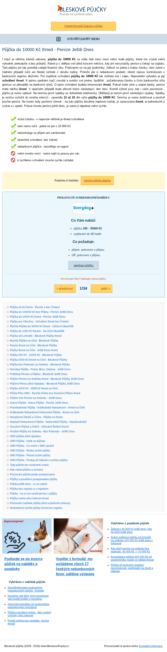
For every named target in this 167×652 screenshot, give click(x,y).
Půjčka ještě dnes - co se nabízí (28, 484)
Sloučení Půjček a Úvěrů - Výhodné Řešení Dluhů (39, 426)
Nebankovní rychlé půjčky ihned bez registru (36, 507)
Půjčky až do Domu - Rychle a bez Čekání (35, 307)
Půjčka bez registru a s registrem (29, 488)
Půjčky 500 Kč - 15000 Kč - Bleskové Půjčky (36, 355)
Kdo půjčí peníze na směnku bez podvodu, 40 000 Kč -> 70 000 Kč (130, 550)
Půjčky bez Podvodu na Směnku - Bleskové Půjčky (40, 364)
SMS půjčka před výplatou (25, 436)
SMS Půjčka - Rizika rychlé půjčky (30, 450)
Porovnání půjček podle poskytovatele (32, 474)
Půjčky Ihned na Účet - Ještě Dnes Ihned (34, 350)
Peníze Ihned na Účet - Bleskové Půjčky (33, 345)
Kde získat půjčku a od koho (26, 469)
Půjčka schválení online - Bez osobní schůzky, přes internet (29, 614)
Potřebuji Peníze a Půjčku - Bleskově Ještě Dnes (38, 374)
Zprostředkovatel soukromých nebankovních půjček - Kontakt (26, 589)
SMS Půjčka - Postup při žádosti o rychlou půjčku (39, 460)
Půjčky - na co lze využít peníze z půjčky (33, 493)
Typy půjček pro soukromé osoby (29, 464)
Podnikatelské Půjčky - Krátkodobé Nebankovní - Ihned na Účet (47, 407)
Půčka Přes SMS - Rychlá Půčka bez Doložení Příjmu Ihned (45, 393)
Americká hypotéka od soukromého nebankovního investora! (28, 606)
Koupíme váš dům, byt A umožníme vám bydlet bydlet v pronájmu (28, 597)
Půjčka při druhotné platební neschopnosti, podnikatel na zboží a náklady (132, 568)
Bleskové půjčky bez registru (81, 2)
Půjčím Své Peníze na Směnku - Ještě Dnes (36, 398)
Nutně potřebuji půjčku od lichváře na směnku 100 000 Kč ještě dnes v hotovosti (132, 540)
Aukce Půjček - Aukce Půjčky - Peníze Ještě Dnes (39, 402)
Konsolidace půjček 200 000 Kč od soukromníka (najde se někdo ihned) (132, 558)
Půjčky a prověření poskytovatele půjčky (33, 479)
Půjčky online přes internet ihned (29, 498)
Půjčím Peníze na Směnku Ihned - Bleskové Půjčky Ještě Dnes (47, 378)
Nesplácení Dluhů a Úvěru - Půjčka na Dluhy (36, 417)
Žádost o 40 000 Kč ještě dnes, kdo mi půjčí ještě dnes (131, 531)
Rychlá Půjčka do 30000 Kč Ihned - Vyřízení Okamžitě (41, 326)
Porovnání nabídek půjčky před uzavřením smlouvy (40, 503)
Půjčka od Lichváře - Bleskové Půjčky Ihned (36, 335)
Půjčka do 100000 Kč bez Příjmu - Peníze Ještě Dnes (41, 312)
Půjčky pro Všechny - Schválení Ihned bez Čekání (39, 321)
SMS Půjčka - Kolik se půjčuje (27, 441)
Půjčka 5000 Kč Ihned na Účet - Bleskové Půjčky (38, 359)
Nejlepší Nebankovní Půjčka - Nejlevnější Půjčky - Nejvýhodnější (48, 421)
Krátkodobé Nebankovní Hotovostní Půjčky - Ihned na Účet (44, 412)
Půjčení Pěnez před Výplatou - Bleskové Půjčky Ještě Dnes (45, 383)
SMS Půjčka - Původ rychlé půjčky (30, 455)
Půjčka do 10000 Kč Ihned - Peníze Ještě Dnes (37, 316)
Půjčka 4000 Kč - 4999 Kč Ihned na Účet (34, 388)
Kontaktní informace (151, 646)
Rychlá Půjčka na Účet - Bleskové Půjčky (34, 340)
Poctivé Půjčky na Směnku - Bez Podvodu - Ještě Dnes (42, 431)
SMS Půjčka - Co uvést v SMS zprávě (32, 445)
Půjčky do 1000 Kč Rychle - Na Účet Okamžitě (37, 331)
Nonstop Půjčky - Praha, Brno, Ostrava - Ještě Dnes (40, 369)
